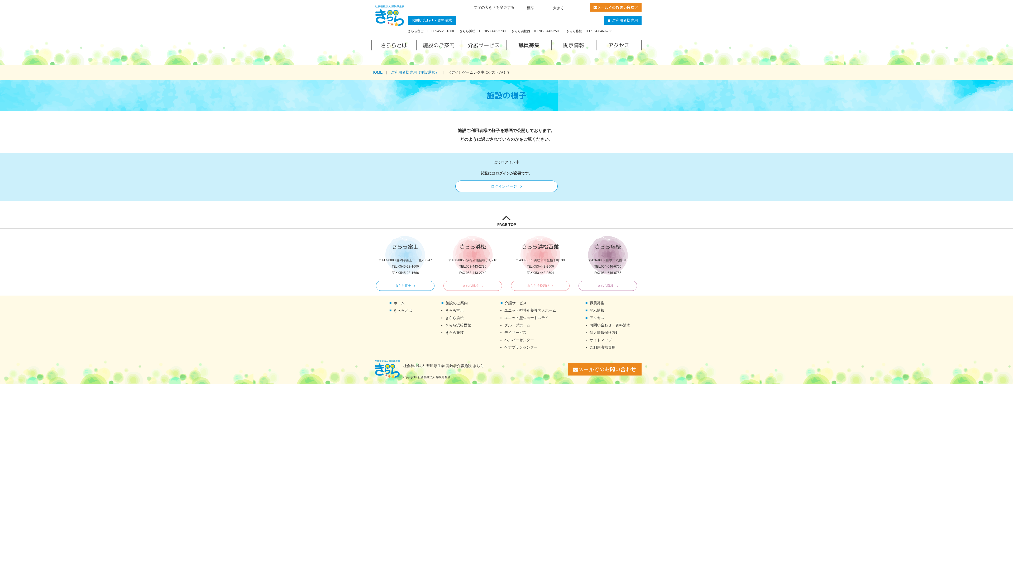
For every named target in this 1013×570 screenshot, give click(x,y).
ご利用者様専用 (625, 20)
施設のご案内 (439, 45)
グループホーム (517, 325)
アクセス (618, 45)
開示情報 (573, 45)
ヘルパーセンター (519, 340)
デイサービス (515, 332)
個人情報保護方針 (604, 332)
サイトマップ (601, 340)
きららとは (394, 45)
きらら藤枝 (606, 286)
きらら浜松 (471, 286)
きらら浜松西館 (538, 286)
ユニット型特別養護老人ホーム (530, 310)
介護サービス (484, 45)
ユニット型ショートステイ (526, 318)
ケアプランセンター (521, 347)
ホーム (399, 303)
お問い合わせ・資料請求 (432, 20)
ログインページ (504, 186)
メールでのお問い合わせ (617, 7)
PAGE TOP (506, 224)
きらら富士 (403, 286)
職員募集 (528, 45)
